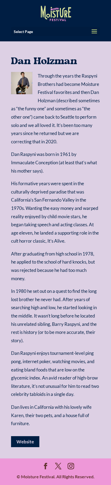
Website (25, 441)
